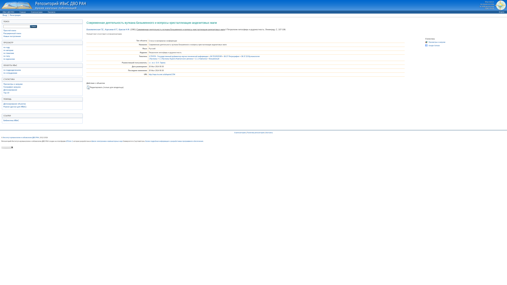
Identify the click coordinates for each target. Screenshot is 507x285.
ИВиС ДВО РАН (8, 12)
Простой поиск (9, 31)
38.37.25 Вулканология (250, 56)
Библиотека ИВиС (11, 120)
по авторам (8, 50)
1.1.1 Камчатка (201, 59)
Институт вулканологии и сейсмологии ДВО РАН (21, 137)
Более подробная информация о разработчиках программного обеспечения (174, 141)
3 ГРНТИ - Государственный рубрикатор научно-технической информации (178, 56)
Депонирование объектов (14, 104)
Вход (5, 15)
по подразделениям (12, 70)
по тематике (8, 53)
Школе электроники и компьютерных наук (107, 141)
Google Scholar (434, 46)
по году (6, 47)
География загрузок (12, 87)
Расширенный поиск (12, 33)
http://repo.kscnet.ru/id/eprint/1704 (162, 74)
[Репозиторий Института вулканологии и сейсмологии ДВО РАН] (44, 5)
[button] (88, 87)
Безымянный (214, 59)
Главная (23, 12)
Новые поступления (12, 36)
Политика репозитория (255, 133)
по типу (6, 56)
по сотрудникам (10, 73)
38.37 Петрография (231, 56)
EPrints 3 (69, 141)
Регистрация (15, 15)
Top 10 (6, 93)
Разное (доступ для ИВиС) (14, 107)
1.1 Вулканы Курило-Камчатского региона (176, 59)
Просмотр (51, 12)
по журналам (9, 59)
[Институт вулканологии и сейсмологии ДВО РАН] (493, 5)
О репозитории (37, 12)
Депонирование (10, 90)
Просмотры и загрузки (13, 84)
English (501, 12)
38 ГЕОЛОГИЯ (216, 56)
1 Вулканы (153, 59)
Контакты (269, 133)
